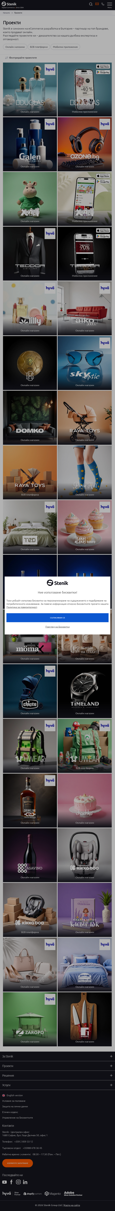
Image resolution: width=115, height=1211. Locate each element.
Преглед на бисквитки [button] (57, 626)
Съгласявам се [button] (57, 618)
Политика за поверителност (21, 607)
